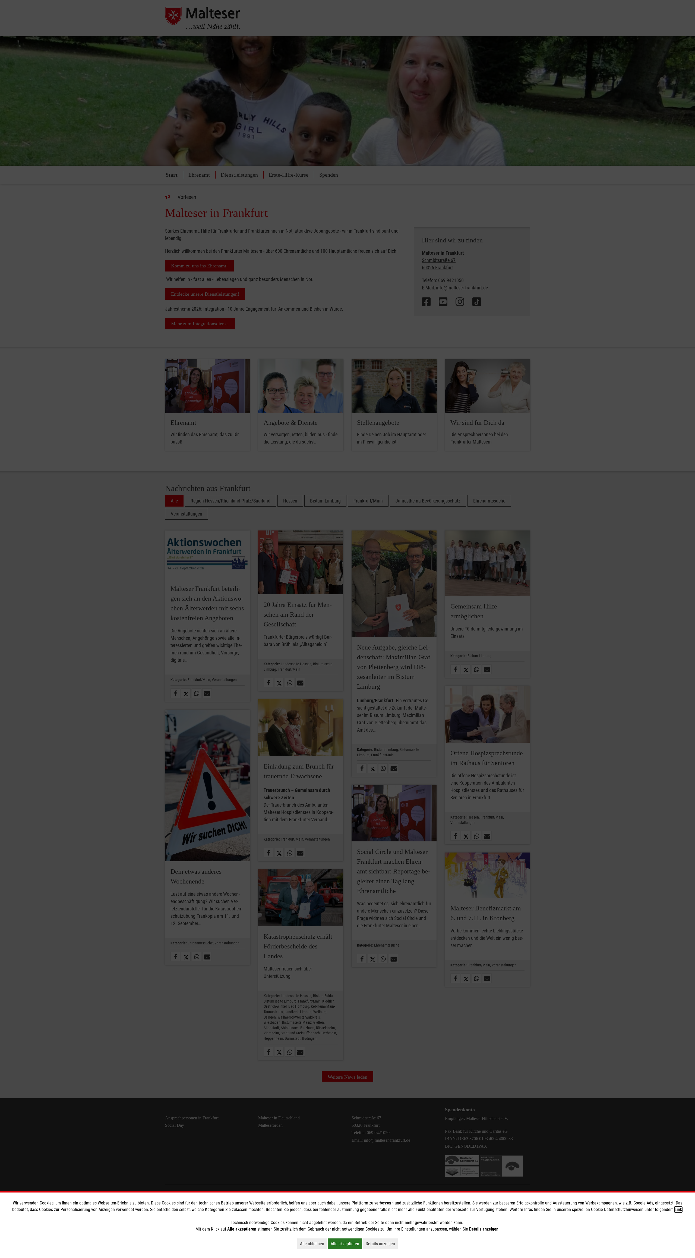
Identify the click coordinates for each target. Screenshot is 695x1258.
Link (678, 1209)
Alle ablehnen (313, 1243)
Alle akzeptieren (346, 1243)
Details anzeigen (382, 1243)
